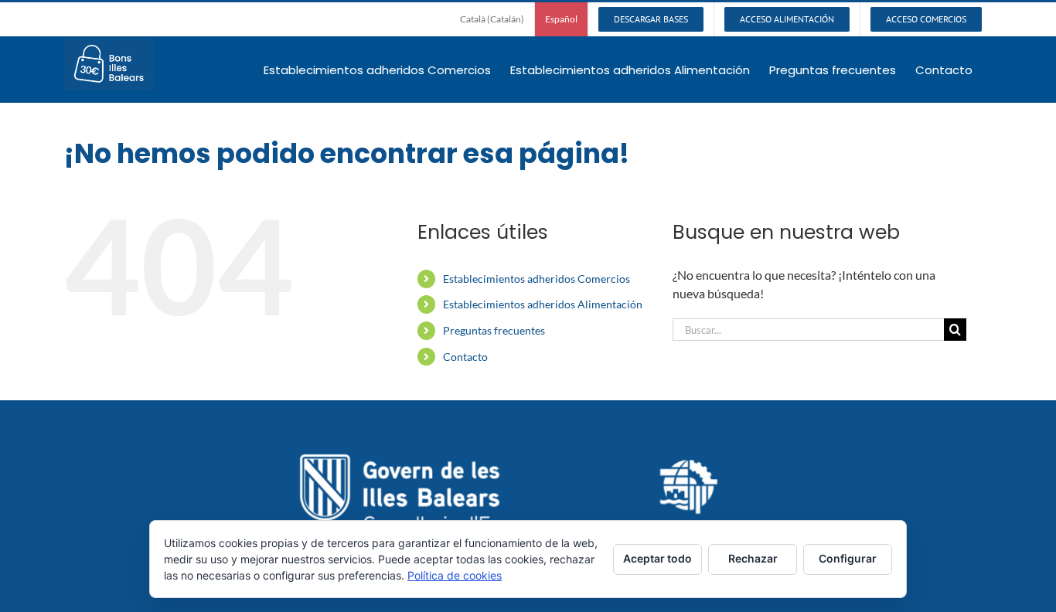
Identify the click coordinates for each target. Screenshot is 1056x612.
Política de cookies (454, 575)
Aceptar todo (657, 558)
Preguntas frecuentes (494, 330)
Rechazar (753, 558)
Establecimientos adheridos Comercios (536, 278)
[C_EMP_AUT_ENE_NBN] (431, 452)
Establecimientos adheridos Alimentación (542, 304)
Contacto (465, 356)
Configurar (848, 558)
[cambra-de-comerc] (689, 465)
